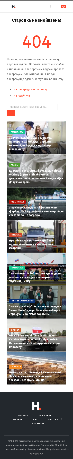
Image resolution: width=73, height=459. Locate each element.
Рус (63, 6)
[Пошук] (53, 6)
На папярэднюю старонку (30, 89)
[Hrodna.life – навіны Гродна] (13, 6)
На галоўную (22, 95)
